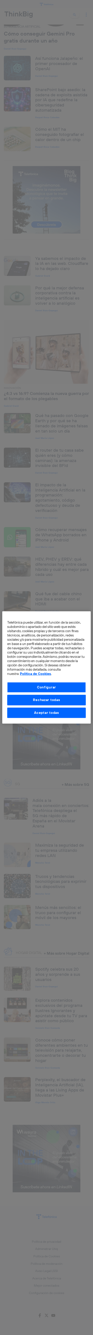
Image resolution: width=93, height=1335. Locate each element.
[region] (46, 667)
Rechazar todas (46, 700)
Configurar (46, 687)
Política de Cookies (35, 674)
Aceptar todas (46, 712)
